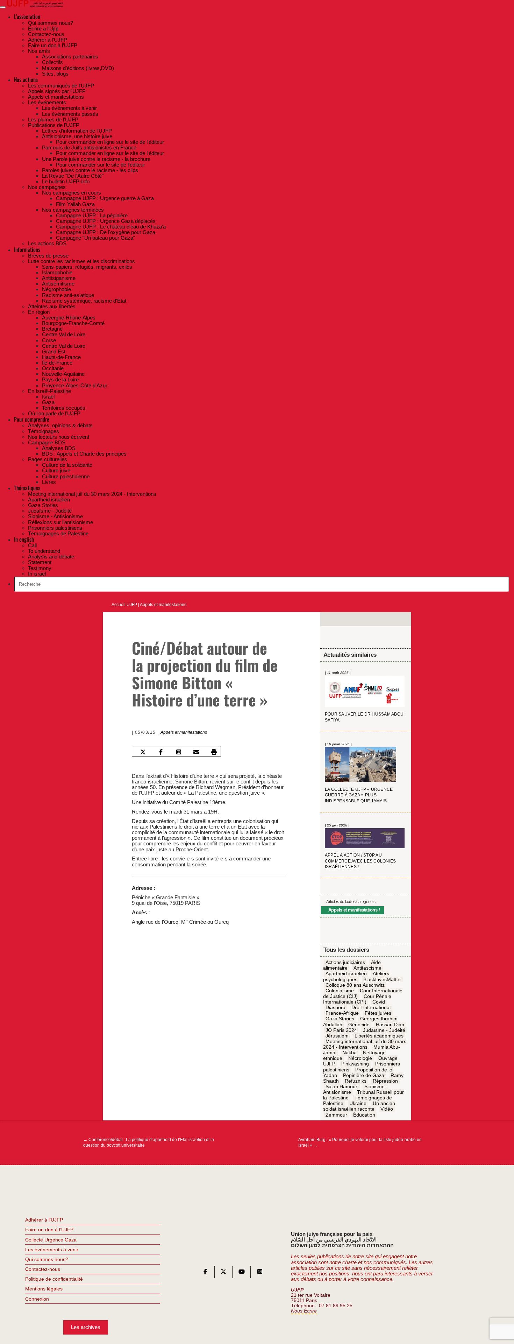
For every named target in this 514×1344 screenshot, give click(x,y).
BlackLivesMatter (382, 979)
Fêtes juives (378, 1013)
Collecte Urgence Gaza (51, 1240)
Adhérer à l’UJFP (44, 1220)
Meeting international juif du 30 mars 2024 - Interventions (364, 1044)
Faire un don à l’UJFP (49, 1229)
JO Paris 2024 (341, 1030)
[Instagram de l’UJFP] (259, 1273)
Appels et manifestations (163, 604)
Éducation (364, 1115)
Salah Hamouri (342, 1086)
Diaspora (335, 1008)
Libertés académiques (379, 1036)
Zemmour (336, 1115)
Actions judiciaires (345, 962)
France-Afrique (342, 1013)
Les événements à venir (51, 1249)
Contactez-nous (42, 1269)
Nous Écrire (304, 1311)
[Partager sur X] (143, 752)
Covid (378, 1002)
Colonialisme (340, 990)
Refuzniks (355, 1081)
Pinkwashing (355, 1064)
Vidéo (386, 1109)
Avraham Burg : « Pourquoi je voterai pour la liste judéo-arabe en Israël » (360, 1142)
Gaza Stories (340, 1019)
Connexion (37, 1299)
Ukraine (357, 1103)
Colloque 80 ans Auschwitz (355, 985)
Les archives (85, 1327)
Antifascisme (367, 968)
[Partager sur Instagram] (178, 752)
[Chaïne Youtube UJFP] (241, 1273)
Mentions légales (44, 1289)
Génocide (359, 1024)
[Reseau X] (223, 1273)
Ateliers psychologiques (356, 976)
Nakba (349, 1053)
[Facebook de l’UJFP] (205, 1273)
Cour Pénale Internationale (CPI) (357, 999)
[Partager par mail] (196, 752)
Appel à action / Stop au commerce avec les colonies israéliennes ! (360, 861)
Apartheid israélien (346, 974)
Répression (385, 1081)
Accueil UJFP (124, 604)
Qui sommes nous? (46, 1259)
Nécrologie (360, 1058)
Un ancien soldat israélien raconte (359, 1106)
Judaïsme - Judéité (384, 1030)
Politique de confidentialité (54, 1279)
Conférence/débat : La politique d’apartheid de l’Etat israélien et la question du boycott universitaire (148, 1142)
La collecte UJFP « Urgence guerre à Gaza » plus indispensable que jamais (359, 795)
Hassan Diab (390, 1024)
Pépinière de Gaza (363, 1075)
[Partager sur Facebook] (160, 752)
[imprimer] (214, 752)
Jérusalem (337, 1036)
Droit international (371, 1008)
